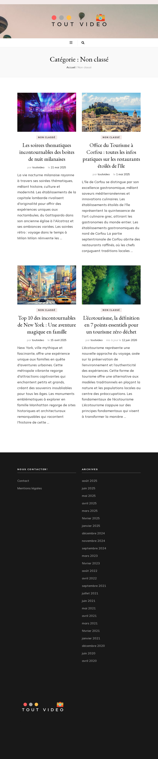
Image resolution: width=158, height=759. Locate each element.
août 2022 (89, 571)
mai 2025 (89, 496)
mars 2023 (90, 556)
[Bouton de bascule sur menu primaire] (71, 42)
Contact (23, 481)
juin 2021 (88, 601)
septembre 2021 (94, 586)
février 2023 (91, 563)
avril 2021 (89, 616)
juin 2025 (88, 488)
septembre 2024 (94, 548)
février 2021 (91, 631)
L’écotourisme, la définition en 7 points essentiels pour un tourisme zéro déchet (111, 324)
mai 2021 (89, 608)
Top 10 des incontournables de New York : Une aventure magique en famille (47, 324)
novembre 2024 (93, 541)
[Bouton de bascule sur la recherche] (83, 43)
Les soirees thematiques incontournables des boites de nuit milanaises (46, 152)
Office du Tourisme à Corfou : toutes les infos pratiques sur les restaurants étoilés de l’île (111, 155)
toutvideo (38, 167)
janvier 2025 (91, 526)
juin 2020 (88, 653)
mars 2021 (90, 623)
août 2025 (89, 481)
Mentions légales (29, 488)
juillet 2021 (90, 593)
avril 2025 (89, 503)
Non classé (46, 137)
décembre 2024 (93, 533)
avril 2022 (89, 578)
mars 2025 (90, 511)
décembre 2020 (93, 646)
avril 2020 (89, 661)
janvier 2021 (91, 638)
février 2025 (91, 518)
